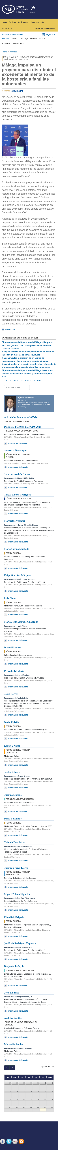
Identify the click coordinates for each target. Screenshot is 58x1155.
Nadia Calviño (11, 722)
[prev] (7, 1067)
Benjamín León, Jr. (14, 966)
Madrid (14, 39)
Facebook (3, 1141)
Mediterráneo (18, 43)
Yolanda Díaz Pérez (14, 842)
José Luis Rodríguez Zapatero (20, 943)
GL (18, 381)
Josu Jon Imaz (11, 992)
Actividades (23, 22)
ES (6, 381)
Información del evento (18, 443)
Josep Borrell (11, 694)
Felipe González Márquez (17, 575)
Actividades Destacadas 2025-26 (20, 417)
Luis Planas (10, 598)
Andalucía (6, 43)
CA (10, 381)
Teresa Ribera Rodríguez (17, 494)
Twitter (9, 1141)
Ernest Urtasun (12, 745)
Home (4, 22)
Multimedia (10, 329)
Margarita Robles (13, 1044)
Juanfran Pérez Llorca (16, 868)
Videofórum (7, 29)
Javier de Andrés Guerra (17, 474)
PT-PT (39, 381)
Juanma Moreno (13, 795)
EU (14, 381)
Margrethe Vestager (14, 520)
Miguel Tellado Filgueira (17, 894)
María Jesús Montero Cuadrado (21, 621)
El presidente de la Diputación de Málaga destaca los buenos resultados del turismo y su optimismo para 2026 (27, 373)
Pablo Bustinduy (13, 818)
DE (22, 381)
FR (33, 381)
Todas (5, 39)
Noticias (12, 22)
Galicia (42, 39)
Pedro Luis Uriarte (14, 671)
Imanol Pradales (12, 647)
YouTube (15, 1141)
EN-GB (28, 381)
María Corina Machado (16, 549)
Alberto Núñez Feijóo (15, 450)
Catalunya (24, 39)
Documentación (37, 22)
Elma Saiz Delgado (14, 917)
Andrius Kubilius (13, 1018)
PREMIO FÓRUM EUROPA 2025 (22, 426)
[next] (12, 1067)
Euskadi (33, 39)
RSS (22, 1141)
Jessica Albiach (12, 772)
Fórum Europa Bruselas (45, 29)
